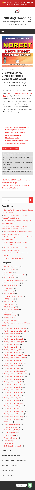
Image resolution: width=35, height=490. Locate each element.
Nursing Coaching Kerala (12, 365)
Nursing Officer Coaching (12, 419)
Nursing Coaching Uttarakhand (14, 413)
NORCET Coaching (10, 314)
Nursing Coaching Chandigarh (13, 339)
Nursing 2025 (8, 317)
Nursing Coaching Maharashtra (14, 376)
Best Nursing (8, 272)
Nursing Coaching (17, 18)
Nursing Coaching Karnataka (13, 363)
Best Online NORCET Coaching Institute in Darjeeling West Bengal (14, 154)
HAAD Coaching (9, 293)
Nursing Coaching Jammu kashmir (15, 357)
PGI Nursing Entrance (11, 432)
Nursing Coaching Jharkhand (13, 360)
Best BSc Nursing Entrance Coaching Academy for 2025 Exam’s (15, 217)
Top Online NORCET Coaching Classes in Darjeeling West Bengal (17, 173)
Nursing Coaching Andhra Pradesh (15, 328)
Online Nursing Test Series (12, 429)
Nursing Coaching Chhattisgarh (14, 341)
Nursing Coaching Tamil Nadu (13, 403)
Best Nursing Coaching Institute (14, 274)
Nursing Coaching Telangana (13, 405)
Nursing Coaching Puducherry (13, 392)
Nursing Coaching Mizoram (13, 384)
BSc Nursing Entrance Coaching (14, 280)
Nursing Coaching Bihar (11, 336)
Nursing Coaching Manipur (12, 379)
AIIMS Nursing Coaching (11, 266)
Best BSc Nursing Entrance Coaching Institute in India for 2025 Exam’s (15, 227)
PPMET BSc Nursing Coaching (13, 258)
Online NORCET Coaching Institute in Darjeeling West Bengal (16, 168)
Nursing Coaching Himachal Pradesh (16, 355)
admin (15, 70)
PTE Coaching (8, 440)
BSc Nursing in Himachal (12, 282)
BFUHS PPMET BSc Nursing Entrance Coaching (15, 254)
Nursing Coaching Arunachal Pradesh (16, 331)
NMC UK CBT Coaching (11, 309)
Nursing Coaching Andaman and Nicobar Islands (16, 324)
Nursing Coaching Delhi (11, 344)
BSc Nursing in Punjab (11, 285)
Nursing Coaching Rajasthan (13, 397)
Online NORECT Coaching (10, 148)
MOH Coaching (9, 304)
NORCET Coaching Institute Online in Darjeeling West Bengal (16, 159)
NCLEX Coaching (9, 306)
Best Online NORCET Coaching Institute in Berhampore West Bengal (15, 186)
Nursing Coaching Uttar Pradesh (14, 411)
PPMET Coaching (9, 435)
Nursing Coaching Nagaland (13, 387)
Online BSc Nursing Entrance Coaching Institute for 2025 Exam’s (15, 243)
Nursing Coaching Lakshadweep (14, 371)
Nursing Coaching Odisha (12, 389)
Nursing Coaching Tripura (12, 408)
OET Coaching (8, 421)
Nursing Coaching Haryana (12, 352)
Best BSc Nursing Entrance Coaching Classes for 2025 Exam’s (17, 211)
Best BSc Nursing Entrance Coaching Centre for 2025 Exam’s (17, 222)
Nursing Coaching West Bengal (14, 416)
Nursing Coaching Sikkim (12, 400)
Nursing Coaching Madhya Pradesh (15, 373)
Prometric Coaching (10, 438)
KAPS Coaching (9, 298)
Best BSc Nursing (9, 269)
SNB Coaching (8, 443)
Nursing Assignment (10, 320)
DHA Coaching (8, 288)
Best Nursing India (10, 277)
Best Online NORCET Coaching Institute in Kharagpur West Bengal (16, 181)
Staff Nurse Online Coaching (13, 446)
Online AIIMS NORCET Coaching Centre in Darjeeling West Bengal (17, 163)
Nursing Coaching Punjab (12, 395)
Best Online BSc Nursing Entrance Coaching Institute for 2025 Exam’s (17, 233)
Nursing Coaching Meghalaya (13, 381)
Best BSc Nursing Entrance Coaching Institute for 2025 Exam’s (15, 249)
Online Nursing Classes (11, 427)
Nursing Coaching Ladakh (12, 368)
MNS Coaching (8, 301)
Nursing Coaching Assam (12, 333)
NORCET (7, 312)
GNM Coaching (9, 290)
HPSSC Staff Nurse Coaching (13, 296)
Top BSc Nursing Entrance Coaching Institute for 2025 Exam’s (17, 238)
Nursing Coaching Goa (11, 347)
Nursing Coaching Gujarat (12, 349)
